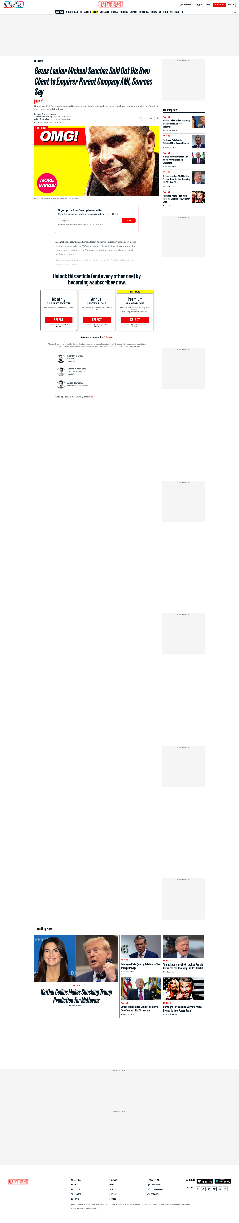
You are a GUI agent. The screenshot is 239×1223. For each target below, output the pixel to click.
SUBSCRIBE (219, 5)
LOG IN (231, 5)
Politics (124, 12)
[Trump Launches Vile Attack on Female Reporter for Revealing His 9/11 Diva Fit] (198, 183)
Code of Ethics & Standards (130, 1204)
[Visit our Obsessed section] (22, 5)
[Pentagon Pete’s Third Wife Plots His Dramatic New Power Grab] (198, 202)
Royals (114, 12)
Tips (88, 1204)
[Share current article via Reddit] (156, 118)
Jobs (93, 1204)
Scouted (178, 12)
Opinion (133, 12)
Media (95, 12)
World (112, 1189)
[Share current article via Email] (151, 118)
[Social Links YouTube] (214, 1189)
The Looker (85, 12)
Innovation (156, 12)
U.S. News (167, 12)
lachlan (72, 361)
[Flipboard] (225, 1189)
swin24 (72, 374)
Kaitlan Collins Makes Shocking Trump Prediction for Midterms (76, 996)
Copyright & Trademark (180, 1204)
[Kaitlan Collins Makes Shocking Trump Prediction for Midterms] (198, 127)
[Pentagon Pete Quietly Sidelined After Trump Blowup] (198, 147)
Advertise (100, 1204)
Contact (81, 1204)
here (91, 396)
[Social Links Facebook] (198, 1189)
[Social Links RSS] (220, 1189)
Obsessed (104, 12)
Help (108, 1204)
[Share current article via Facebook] (139, 118)
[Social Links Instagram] (209, 1189)
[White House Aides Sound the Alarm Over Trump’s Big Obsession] (198, 163)
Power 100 (144, 12)
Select (58, 320)
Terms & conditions (160, 1204)
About (73, 1204)
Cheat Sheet (72, 12)
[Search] (235, 12)
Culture (113, 1194)
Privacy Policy (99, 224)
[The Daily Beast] (111, 5)
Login (109, 337)
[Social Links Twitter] (203, 1189)
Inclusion (147, 1204)
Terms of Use (87, 224)
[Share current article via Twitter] (145, 118)
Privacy (114, 1204)
